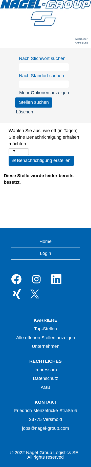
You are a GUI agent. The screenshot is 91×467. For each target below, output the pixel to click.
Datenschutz (45, 378)
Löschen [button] (24, 111)
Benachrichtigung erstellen (43, 160)
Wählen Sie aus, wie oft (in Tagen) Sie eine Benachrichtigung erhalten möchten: (44, 137)
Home (45, 241)
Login (45, 253)
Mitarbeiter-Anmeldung (81, 40)
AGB (45, 387)
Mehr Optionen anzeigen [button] (44, 92)
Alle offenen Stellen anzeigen (45, 337)
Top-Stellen (45, 328)
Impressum (45, 369)
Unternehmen (45, 346)
